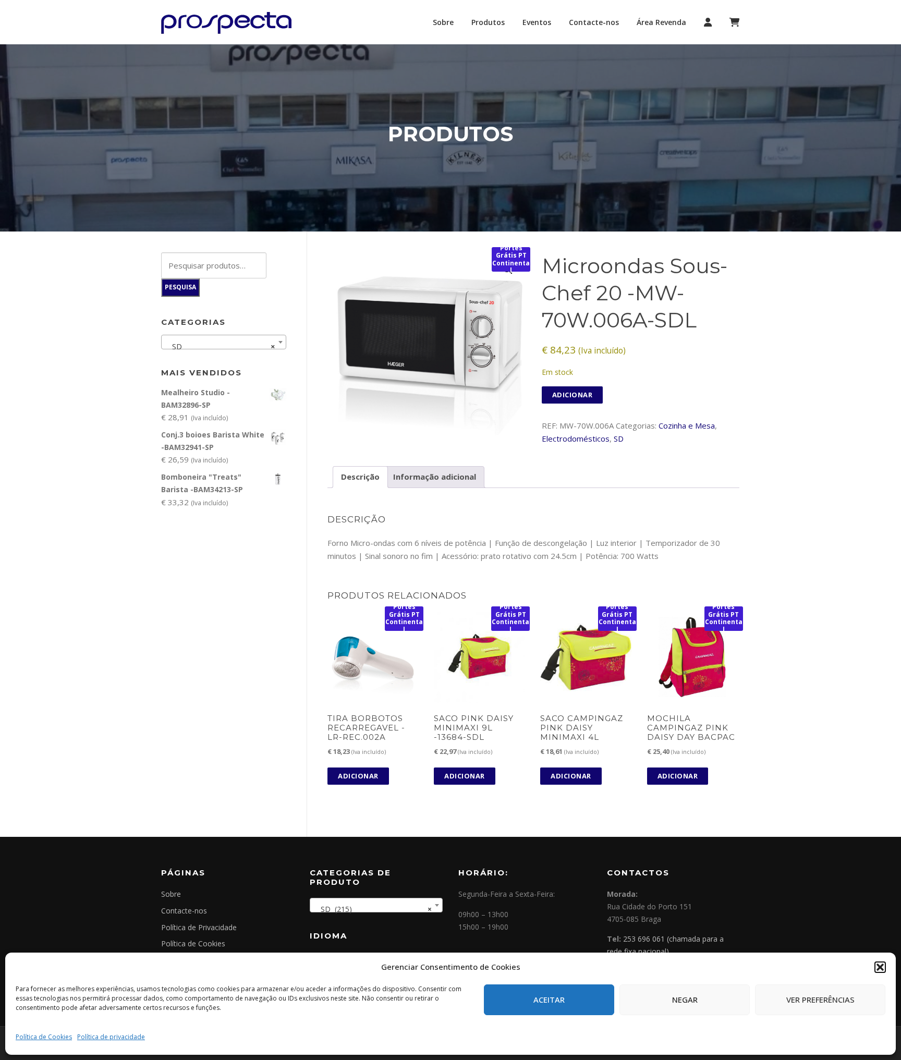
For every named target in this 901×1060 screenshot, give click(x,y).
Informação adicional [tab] (434, 476)
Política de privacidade (111, 1036)
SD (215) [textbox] (373, 909)
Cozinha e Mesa (687, 425)
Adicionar (572, 394)
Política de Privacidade (199, 927)
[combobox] (223, 342)
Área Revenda (661, 22)
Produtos (488, 22)
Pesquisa (180, 287)
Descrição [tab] (360, 476)
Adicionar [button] (358, 776)
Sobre (443, 22)
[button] (880, 967)
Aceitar (549, 999)
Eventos (536, 22)
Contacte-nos (594, 22)
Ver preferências (820, 999)
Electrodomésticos (576, 438)
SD (619, 438)
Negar (685, 999)
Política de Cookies (44, 1036)
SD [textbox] (220, 346)
